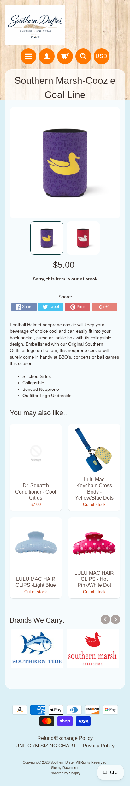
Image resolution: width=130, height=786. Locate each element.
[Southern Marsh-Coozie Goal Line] (46, 238)
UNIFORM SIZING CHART (45, 745)
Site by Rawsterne (65, 768)
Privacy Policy (99, 745)
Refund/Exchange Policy (65, 738)
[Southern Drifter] (35, 25)
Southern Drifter (62, 762)
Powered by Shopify (65, 773)
